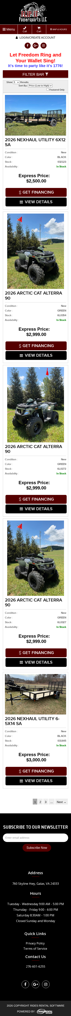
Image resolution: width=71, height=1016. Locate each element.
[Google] (36, 46)
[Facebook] (28, 46)
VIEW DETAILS (38, 202)
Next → (61, 802)
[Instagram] (44, 46)
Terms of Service (35, 949)
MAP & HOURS (59, 29)
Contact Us (35, 956)
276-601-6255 (35, 966)
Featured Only (57, 90)
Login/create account (37, 37)
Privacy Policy (35, 943)
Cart (39, 31)
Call (25, 31)
